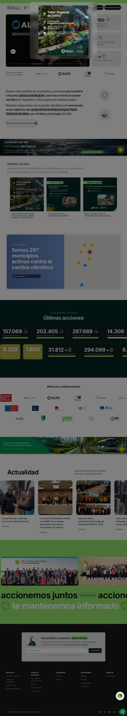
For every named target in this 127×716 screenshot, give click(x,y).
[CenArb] (120, 696)
